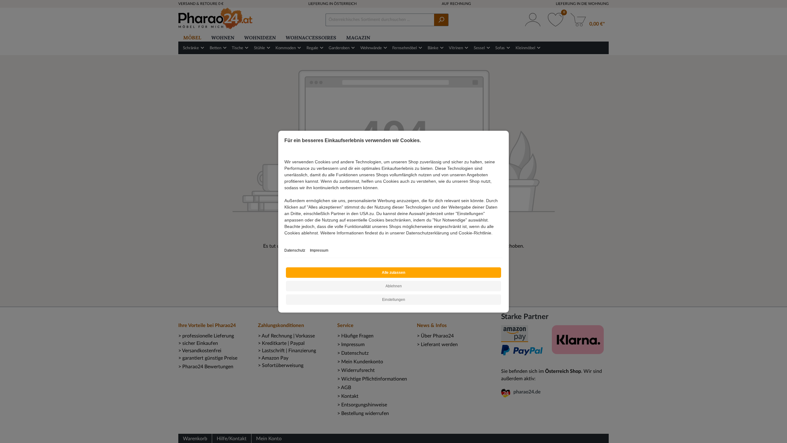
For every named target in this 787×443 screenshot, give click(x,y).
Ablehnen (394, 286)
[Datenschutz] (285, 239)
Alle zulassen (393, 272)
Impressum (319, 250)
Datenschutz (294, 250)
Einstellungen (393, 299)
